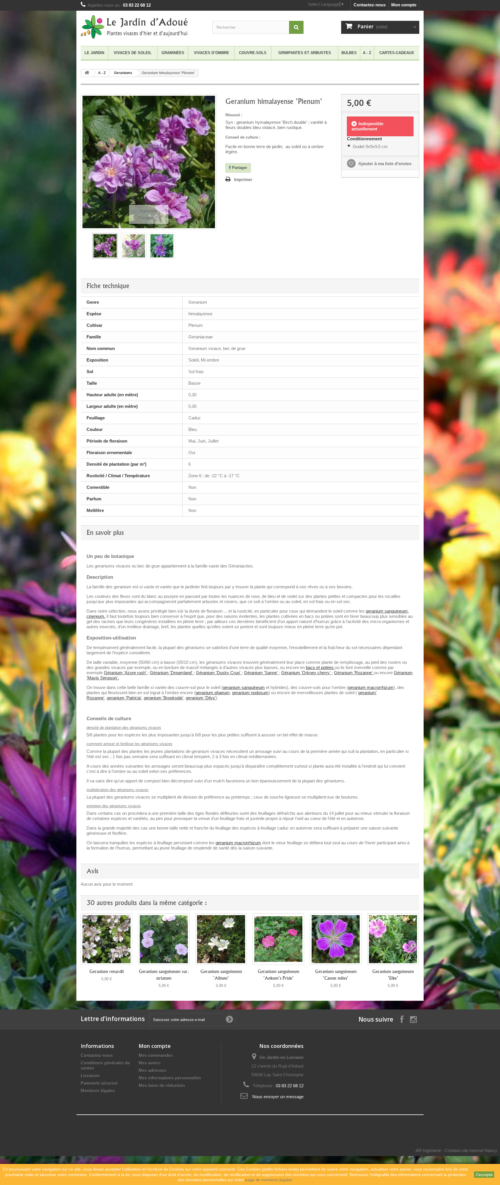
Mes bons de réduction (162, 1085)
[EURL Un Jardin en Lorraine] (134, 27)
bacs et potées (320, 667)
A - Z (367, 53)
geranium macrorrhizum (371, 687)
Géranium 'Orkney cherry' (306, 672)
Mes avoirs (150, 1062)
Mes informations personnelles (170, 1077)
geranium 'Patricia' (124, 697)
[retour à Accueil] (86, 73)
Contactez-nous (370, 4)
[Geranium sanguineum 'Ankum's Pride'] (278, 939)
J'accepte (484, 1174)
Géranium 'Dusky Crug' (219, 672)
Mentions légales (98, 1090)
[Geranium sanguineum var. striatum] (164, 939)
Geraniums (123, 73)
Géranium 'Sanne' (261, 672)
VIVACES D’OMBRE (211, 53)
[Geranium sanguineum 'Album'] (221, 939)
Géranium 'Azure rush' (126, 672)
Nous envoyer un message (278, 1096)
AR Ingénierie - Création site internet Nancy (456, 1150)
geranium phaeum (213, 692)
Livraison (90, 1075)
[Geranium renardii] (106, 939)
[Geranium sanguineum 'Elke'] (393, 939)
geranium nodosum (250, 692)
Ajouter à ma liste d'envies (384, 163)
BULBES (349, 53)
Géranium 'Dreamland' (172, 672)
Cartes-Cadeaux (396, 53)
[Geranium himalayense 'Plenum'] (105, 246)
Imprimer (243, 179)
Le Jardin (94, 53)
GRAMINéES (172, 53)
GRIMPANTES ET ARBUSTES (304, 53)
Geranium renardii (106, 971)
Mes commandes (156, 1055)
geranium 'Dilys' (201, 697)
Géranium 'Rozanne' (354, 672)
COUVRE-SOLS (252, 53)
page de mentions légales (268, 1179)
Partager (239, 167)
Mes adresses (152, 1070)
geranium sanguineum (244, 687)
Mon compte (403, 4)
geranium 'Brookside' (163, 697)
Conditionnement (365, 138)
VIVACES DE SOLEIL (133, 53)
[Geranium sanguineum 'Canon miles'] (335, 939)
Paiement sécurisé (99, 1083)
